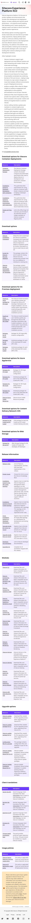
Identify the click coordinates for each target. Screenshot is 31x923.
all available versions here (11, 151)
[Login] (22, 2)
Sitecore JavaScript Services (5, 673)
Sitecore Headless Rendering (6, 643)
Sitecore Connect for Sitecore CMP (6, 612)
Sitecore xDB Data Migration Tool (7, 693)
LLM (24, 914)
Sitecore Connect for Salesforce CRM (7, 589)
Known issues (6, 474)
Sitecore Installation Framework (6, 237)
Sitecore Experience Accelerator (6, 633)
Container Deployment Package (6, 170)
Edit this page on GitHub (17, 906)
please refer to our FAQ (19, 897)
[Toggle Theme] (25, 2)
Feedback (27, 906)
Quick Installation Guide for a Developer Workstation (6, 519)
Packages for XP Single (5, 335)
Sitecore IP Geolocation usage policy (8, 866)
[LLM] (28, 918)
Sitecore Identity (7, 662)
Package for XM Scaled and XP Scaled (7, 422)
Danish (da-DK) (7, 792)
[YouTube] (7, 918)
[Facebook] (18, 918)
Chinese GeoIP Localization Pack (7, 835)
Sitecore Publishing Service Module (7, 683)
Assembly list (6, 547)
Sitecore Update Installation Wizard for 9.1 (7, 766)
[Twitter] (2, 918)
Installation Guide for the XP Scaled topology (7, 503)
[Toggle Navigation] (28, 2)
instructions (16, 795)
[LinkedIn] (13, 918)
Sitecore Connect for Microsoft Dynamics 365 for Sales (7, 579)
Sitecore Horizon (7, 652)
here (20, 894)
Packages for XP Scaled (5, 342)
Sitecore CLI (6, 567)
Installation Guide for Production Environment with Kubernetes (7, 201)
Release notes (6, 464)
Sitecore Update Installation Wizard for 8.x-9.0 (7, 752)
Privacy (12, 914)
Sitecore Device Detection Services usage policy (8, 859)
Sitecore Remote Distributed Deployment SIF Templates (6, 269)
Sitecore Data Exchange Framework (6, 622)
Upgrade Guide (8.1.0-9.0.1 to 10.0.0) (7, 528)
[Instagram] (23, 918)
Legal (7, 914)
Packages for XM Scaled (5, 348)
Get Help (18, 914)
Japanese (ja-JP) (7, 813)
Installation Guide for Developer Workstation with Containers (7, 189)
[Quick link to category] (22, 159)
